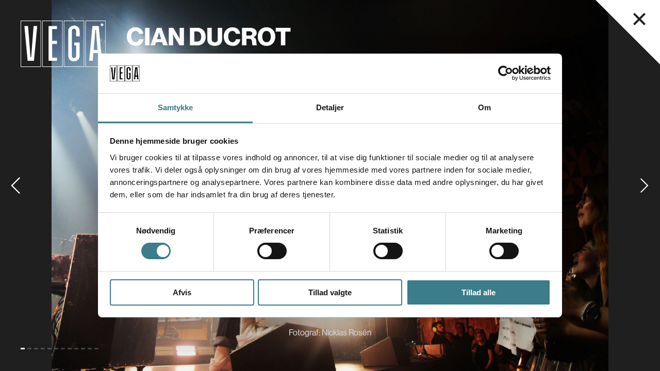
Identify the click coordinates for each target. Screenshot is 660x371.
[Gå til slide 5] (49, 348)
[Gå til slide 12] (96, 348)
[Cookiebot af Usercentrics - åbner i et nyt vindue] (505, 73)
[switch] (272, 251)
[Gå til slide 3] (36, 348)
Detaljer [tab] (330, 107)
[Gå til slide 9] (76, 348)
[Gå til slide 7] (63, 348)
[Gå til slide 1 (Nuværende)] (23, 348)
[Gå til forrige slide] (15, 185)
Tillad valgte (330, 292)
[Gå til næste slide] (644, 185)
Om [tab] (484, 107)
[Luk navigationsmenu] (639, 19)
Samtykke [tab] (175, 107)
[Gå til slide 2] (29, 348)
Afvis (182, 292)
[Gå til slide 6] (56, 348)
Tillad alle (478, 292)
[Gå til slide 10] (83, 348)
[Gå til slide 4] (43, 348)
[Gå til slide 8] (70, 348)
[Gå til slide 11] (90, 348)
